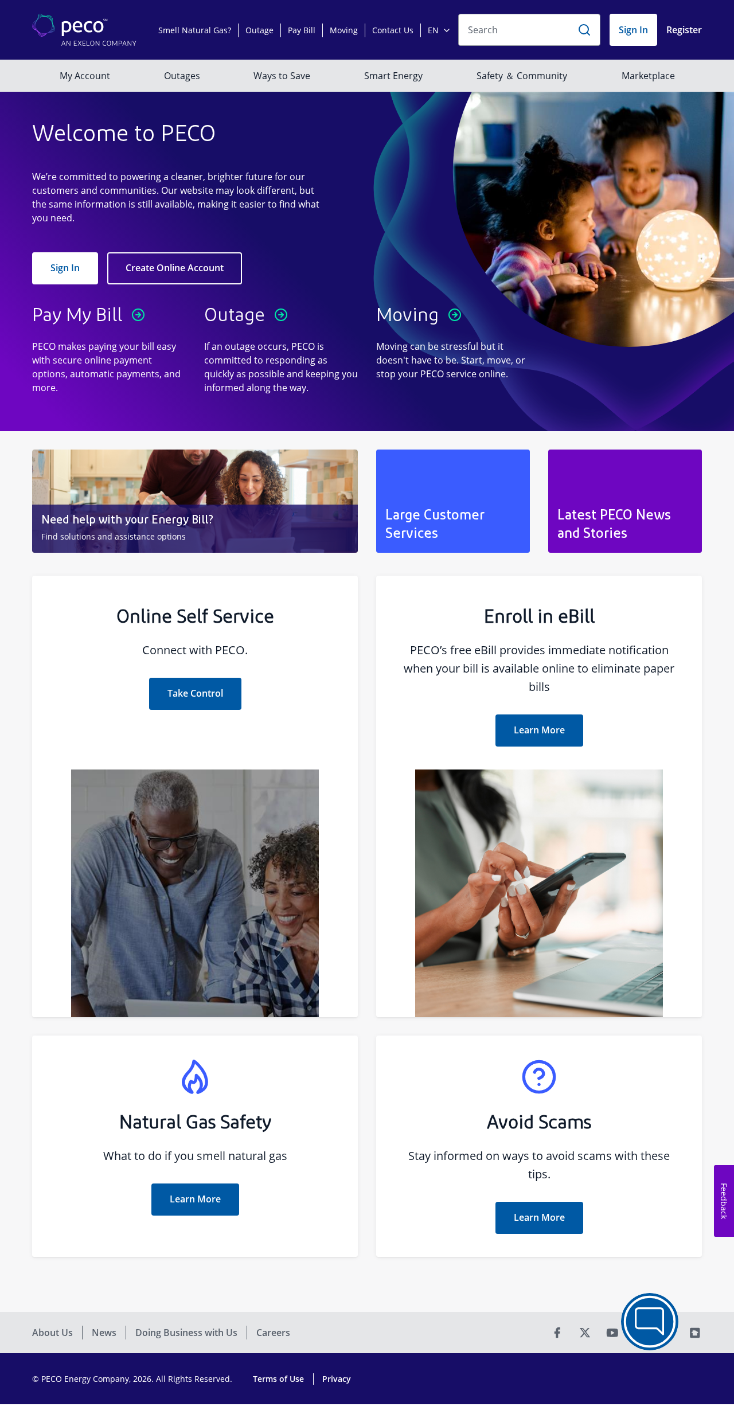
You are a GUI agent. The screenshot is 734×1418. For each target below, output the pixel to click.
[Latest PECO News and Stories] (625, 501)
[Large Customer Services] (453, 501)
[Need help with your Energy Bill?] (195, 501)
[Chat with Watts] (649, 1321)
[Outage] (281, 349)
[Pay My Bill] (109, 349)
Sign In (65, 267)
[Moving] (453, 349)
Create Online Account (175, 267)
